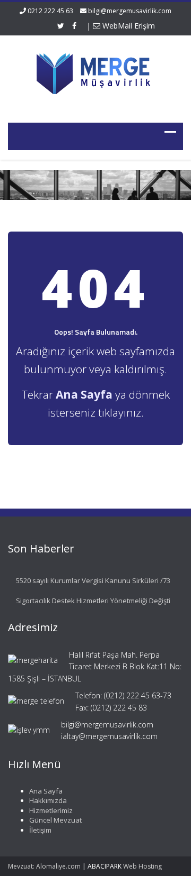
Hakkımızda (48, 800)
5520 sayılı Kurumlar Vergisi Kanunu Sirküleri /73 (93, 580)
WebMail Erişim (127, 26)
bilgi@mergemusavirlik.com (129, 10)
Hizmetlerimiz (51, 810)
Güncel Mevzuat (55, 820)
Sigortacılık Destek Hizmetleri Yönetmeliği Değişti (93, 600)
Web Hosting (142, 866)
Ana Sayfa (46, 791)
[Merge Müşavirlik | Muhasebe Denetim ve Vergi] (95, 72)
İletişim (40, 830)
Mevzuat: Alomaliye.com (44, 866)
